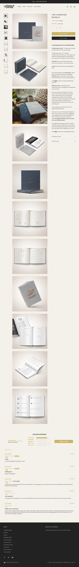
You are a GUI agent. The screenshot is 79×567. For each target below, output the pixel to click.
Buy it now (63, 38)
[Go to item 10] (6, 66)
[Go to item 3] (6, 27)
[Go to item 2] (6, 21)
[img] (8, 454)
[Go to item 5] (6, 38)
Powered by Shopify (69, 562)
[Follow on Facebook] (4, 557)
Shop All (6, 532)
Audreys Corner (7, 542)
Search (5, 535)
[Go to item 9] (6, 60)
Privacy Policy (7, 552)
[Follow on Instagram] (8, 557)
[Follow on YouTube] (12, 557)
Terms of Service (8, 549)
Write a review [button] (63, 441)
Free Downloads (7, 539)
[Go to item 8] (6, 55)
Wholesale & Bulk (8, 537)
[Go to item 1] (6, 16)
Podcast (30, 6)
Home (19, 6)
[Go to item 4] (6, 32)
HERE (55, 131)
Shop (24, 6)
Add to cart (63, 33)
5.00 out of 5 (19, 440)
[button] (55, 20)
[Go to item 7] (6, 49)
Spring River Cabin (8, 544)
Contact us (6, 547)
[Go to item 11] (6, 71)
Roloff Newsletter (8, 530)
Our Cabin (37, 6)
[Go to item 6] (6, 44)
